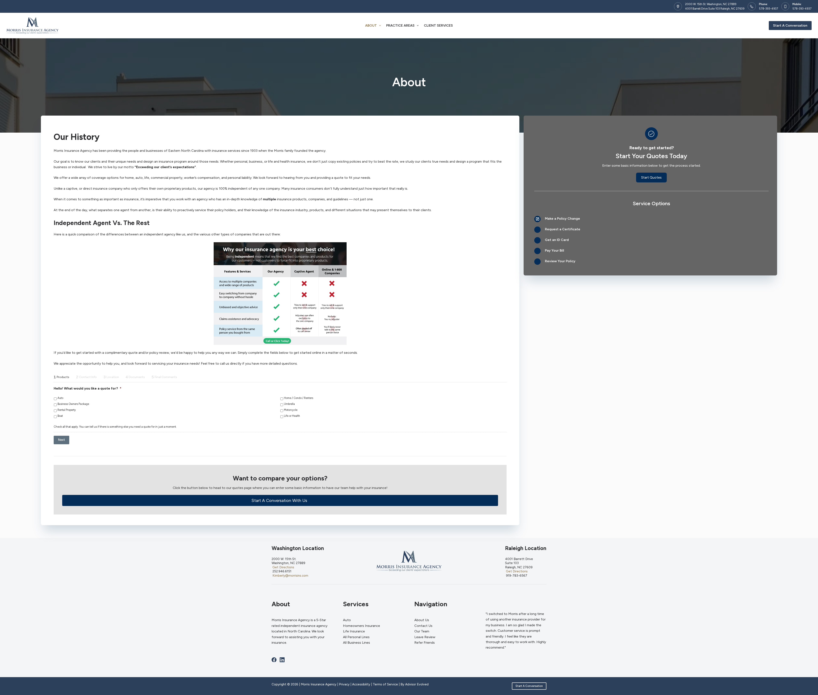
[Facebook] (274, 659)
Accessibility (361, 684)
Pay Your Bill (554, 250)
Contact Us (423, 626)
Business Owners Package (73, 404)
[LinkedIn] (282, 659)
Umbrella (289, 404)
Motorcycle (290, 409)
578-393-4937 (768, 8)
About (371, 25)
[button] (280, 500)
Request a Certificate (562, 229)
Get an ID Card (557, 240)
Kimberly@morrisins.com (290, 575)
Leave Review (424, 637)
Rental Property (67, 409)
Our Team (421, 631)
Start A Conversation (790, 25)
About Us (421, 620)
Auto (60, 398)
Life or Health (292, 415)
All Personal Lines (356, 637)
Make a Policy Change (562, 218)
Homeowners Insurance (361, 626)
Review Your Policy (560, 261)
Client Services (438, 25)
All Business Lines (356, 643)
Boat (60, 415)
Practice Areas (400, 25)
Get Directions (283, 567)
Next (61, 440)
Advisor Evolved (417, 684)
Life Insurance (354, 631)
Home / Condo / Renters (298, 398)
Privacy (344, 684)
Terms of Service (385, 684)
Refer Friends (424, 643)
